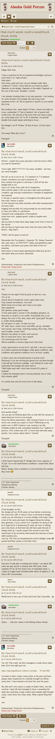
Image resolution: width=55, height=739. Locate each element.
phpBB (19, 735)
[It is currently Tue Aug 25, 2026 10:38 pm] (49, 26)
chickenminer (15, 39)
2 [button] (30, 47)
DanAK (10, 492)
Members (14, 17)
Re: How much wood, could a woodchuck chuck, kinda (23, 153)
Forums (9, 17)
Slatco (10, 580)
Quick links (4, 17)
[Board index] (27, 7)
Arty (19, 737)
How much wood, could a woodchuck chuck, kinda (25, 34)
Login (15, 21)
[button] (34, 48)
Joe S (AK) (11, 144)
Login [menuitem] (51, 17)
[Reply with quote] (50, 54)
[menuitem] (52, 26)
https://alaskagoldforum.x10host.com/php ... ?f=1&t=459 (25, 671)
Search (6, 21)
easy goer (11, 53)
